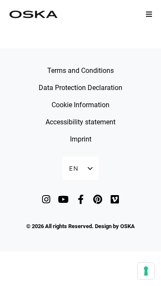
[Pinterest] (97, 199)
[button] (149, 14)
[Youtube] (63, 199)
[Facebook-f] (80, 199)
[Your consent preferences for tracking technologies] (146, 271)
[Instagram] (46, 199)
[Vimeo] (114, 199)
